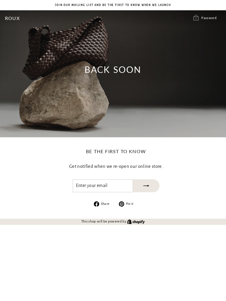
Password (209, 18)
